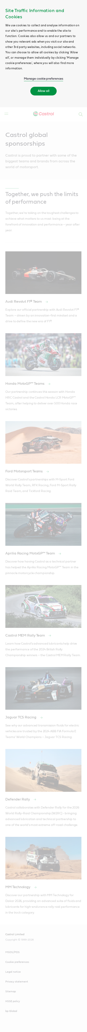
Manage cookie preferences (43, 78)
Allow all (43, 91)
